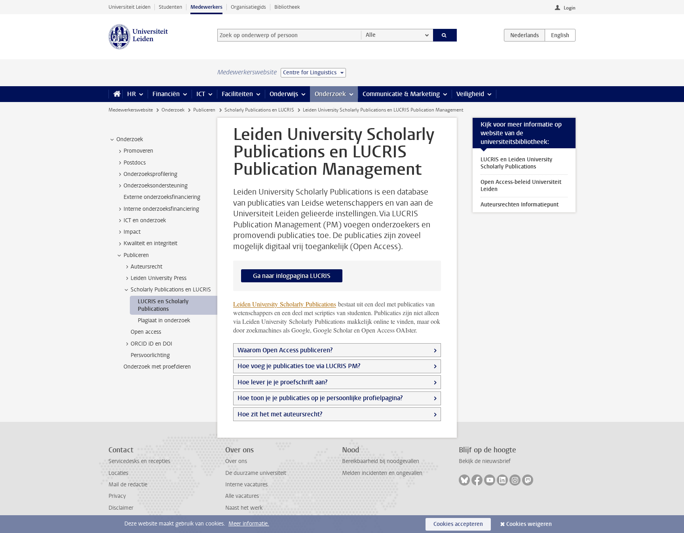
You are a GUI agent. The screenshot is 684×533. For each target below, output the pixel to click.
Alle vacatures (242, 496)
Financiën (166, 94)
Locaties (118, 473)
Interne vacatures (246, 484)
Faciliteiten (237, 94)
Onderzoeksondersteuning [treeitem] (156, 185)
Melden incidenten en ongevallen (382, 473)
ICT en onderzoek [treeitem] (145, 220)
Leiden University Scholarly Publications (284, 304)
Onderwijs (284, 94)
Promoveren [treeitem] (138, 151)
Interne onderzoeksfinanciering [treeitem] (161, 209)
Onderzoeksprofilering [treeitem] (150, 174)
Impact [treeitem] (132, 232)
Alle (371, 35)
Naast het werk (243, 508)
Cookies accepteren (458, 524)
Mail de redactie (127, 484)
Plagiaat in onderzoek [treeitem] (164, 320)
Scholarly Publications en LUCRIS (259, 110)
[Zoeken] (445, 35)
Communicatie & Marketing (401, 94)
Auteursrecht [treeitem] (146, 266)
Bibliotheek (287, 7)
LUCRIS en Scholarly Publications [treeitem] (163, 305)
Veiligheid (470, 94)
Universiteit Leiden (129, 7)
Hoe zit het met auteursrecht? (281, 414)
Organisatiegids (248, 7)
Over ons (236, 461)
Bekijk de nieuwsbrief (485, 461)
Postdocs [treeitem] (135, 162)
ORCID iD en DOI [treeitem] (151, 344)
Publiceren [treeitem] (136, 255)
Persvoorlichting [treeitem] (150, 355)
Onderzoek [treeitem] (129, 139)
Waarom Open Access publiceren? (285, 350)
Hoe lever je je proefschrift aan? (282, 382)
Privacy (117, 496)
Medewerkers (206, 7)
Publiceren (204, 110)
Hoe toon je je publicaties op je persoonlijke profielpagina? (321, 398)
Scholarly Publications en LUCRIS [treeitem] (171, 289)
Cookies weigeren (529, 524)
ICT (200, 94)
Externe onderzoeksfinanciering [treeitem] (162, 197)
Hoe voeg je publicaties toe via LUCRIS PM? (299, 366)
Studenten (170, 7)
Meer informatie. (248, 523)
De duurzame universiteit (255, 473)
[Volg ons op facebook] (477, 480)
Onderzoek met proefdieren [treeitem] (157, 366)
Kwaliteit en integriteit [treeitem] (150, 243)
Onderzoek (330, 94)
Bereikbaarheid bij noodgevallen (380, 461)
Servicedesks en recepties (139, 461)
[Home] (115, 94)
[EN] (560, 35)
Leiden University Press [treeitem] (158, 278)
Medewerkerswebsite (130, 110)
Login (570, 8)
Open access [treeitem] (146, 332)
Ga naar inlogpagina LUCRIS (292, 276)
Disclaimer (120, 508)
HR (131, 94)
